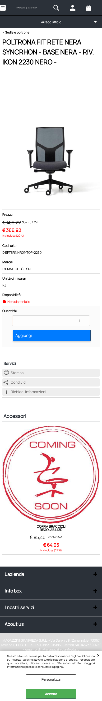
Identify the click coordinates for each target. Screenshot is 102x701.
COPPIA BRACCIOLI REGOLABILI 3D (51, 528)
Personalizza (51, 679)
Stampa (17, 372)
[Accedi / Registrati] (76, 8)
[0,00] (93, 8)
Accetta (51, 693)
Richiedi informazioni (28, 391)
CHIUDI (98, 655)
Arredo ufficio (51, 22)
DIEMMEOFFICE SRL (17, 269)
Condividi (19, 382)
